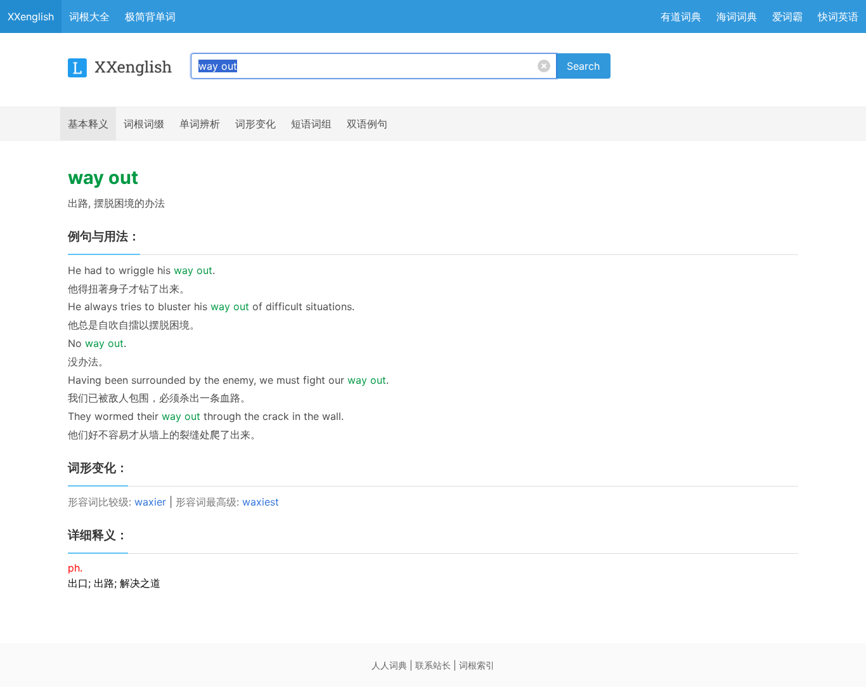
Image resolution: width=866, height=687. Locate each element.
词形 (255, 123)
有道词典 (681, 16)
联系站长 (433, 665)
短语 (311, 123)
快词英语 (838, 16)
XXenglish (31, 16)
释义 (88, 123)
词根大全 (89, 16)
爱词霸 (787, 16)
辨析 (199, 123)
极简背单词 (150, 16)
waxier (150, 501)
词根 (144, 123)
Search (583, 66)
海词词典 (736, 16)
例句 (367, 123)
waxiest (260, 501)
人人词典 (389, 665)
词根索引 (476, 665)
